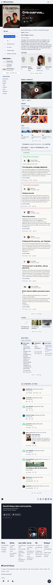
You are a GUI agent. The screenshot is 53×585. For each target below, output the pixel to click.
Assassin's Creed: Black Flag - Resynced (21, 553)
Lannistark (28, 486)
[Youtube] (51, 499)
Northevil (32, 211)
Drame (32, 9)
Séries (12, 543)
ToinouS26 (28, 397)
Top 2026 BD (38, 545)
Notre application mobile (13, 569)
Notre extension (23, 569)
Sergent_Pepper (34, 160)
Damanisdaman (30, 459)
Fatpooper (32, 188)
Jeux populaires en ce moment (21, 559)
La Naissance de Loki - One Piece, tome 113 (39, 553)
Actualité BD (38, 556)
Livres (29, 543)
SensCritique (24, 9)
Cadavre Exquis (30, 415)
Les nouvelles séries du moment (13, 555)
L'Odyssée (3, 549)
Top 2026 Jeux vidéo (22, 546)
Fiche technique (25, 37)
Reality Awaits (47, 552)
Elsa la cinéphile (34, 286)
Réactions (24, 338)
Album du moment (46, 555)
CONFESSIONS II (48, 549)
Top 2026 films (5, 545)
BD (36, 543)
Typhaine (32, 236)
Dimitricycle (29, 477)
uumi (27, 432)
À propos (3, 569)
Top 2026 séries (12, 546)
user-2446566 (29, 450)
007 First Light (21, 549)
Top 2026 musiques (46, 546)
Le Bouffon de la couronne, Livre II (30, 553)
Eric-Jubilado (33, 261)
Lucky (11, 551)
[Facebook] (40, 499)
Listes (23, 317)
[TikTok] (46, 499)
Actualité (3, 551)
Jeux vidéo (22, 543)
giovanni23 (29, 423)
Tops (22, 125)
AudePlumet (29, 389)
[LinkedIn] (48, 499)
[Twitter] (38, 499)
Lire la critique (26, 177)
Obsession (3, 547)
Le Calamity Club (30, 548)
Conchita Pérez (23, 67)
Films (29, 9)
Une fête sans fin (38, 548)
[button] (51, 2)
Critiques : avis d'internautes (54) (34, 147)
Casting (24, 52)
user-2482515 (29, 406)
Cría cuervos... (37, 9)
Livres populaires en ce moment (30, 558)
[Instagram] (43, 499)
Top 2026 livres (31, 545)
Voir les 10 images (25, 105)
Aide (29, 569)
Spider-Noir (13, 549)
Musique (47, 543)
